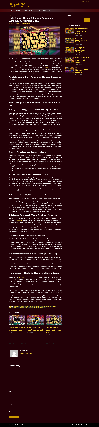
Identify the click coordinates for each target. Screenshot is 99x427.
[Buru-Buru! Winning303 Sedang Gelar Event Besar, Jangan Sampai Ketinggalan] (35, 320)
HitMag (88, 424)
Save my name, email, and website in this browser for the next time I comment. (33, 413)
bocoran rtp (17, 306)
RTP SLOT (37, 10)
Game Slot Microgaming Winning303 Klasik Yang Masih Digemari (82, 40)
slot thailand (12, 307)
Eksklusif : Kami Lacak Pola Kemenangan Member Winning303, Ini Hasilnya (17, 329)
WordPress (81, 424)
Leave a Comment (26, 23)
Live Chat (87, 1)
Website (11, 404)
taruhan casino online (33, 307)
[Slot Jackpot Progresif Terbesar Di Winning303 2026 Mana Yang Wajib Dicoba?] (69, 28)
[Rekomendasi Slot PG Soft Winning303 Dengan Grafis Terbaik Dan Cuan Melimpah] (69, 57)
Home (11, 10)
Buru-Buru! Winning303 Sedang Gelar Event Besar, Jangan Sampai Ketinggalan (35, 329)
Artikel (18, 10)
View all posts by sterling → (26, 353)
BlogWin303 (17, 4)
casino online (24, 306)
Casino (10, 15)
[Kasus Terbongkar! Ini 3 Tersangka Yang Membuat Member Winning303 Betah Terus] (54, 320)
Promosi (82, 1)
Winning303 (48, 67)
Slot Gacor (47, 306)
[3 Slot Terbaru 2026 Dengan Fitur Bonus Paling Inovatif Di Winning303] (69, 47)
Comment (12, 372)
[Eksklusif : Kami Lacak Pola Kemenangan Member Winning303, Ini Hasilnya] (17, 320)
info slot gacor (33, 306)
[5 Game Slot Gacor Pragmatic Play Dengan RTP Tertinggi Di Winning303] (69, 68)
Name (11, 391)
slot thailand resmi (22, 307)
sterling (18, 23)
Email (11, 398)
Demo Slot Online (28, 10)
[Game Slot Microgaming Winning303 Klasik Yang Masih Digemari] (69, 39)
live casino (40, 306)
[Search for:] (77, 20)
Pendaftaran (46, 10)
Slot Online (53, 306)
